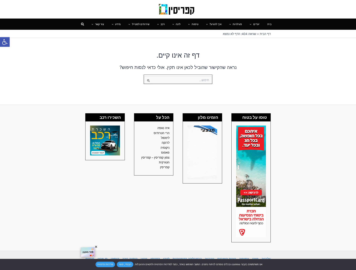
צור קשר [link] (99, 24)
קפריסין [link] (164, 167)
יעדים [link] (256, 24)
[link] (5, 42)
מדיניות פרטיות (105, 264)
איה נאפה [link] (163, 128)
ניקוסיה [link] (165, 147)
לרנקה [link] (165, 142)
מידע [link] (118, 24)
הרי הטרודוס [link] (161, 133)
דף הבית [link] (265, 34)
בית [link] (269, 24)
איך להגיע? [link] (216, 24)
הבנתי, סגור (125, 264)
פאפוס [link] (165, 152)
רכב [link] (163, 24)
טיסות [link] (195, 24)
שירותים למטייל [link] (140, 24)
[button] (251, 24)
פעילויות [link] (237, 24)
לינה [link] (178, 24)
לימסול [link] (165, 138)
